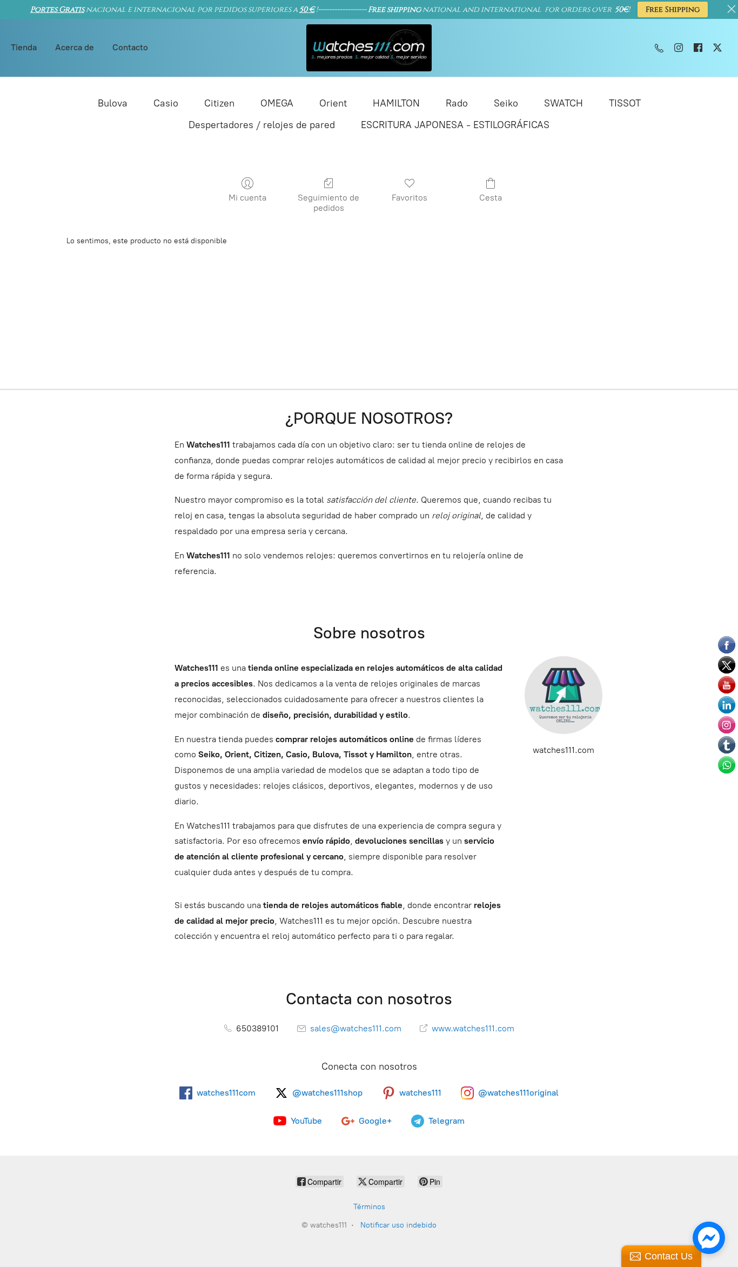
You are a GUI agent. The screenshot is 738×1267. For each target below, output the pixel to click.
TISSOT (625, 103)
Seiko (506, 103)
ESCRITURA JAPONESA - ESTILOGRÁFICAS (455, 125)
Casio (165, 103)
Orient (333, 103)
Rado (457, 103)
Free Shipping (673, 9)
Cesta (490, 197)
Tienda (24, 47)
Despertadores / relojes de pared (262, 125)
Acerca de (74, 47)
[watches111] (369, 47)
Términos (369, 1206)
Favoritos (409, 197)
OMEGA (276, 103)
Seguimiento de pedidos (328, 202)
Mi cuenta (247, 197)
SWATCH (563, 103)
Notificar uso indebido (398, 1225)
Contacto (130, 47)
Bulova (113, 103)
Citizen (219, 103)
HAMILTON (396, 103)
